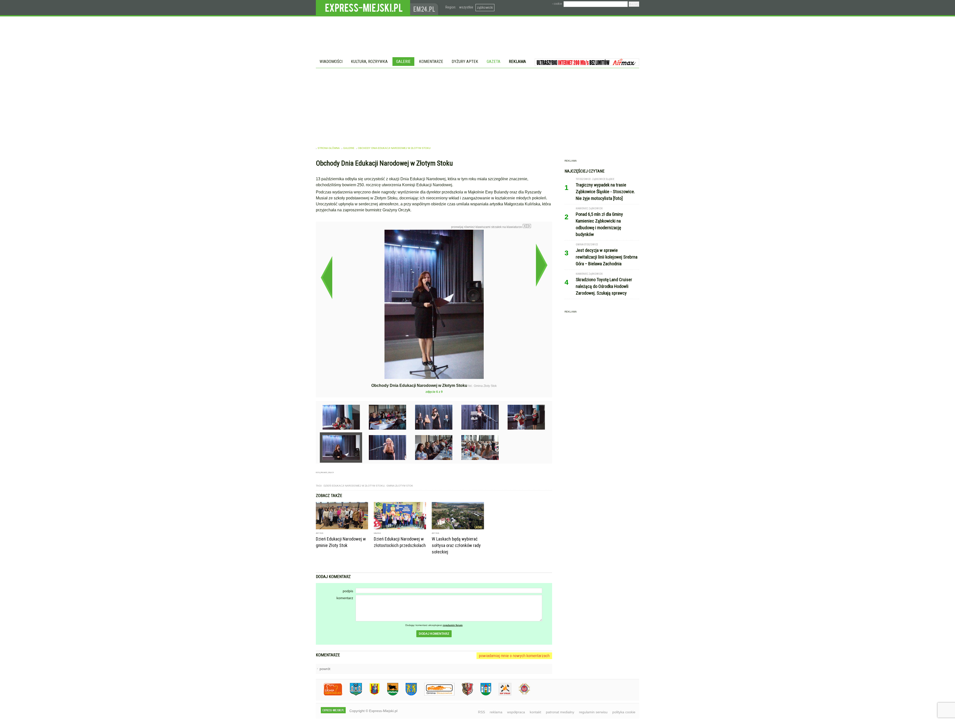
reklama (496, 712)
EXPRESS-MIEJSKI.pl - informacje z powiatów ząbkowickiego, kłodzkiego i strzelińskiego (363, 7)
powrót (325, 669)
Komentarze (431, 61)
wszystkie (466, 7)
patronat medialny (560, 712)
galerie (348, 148)
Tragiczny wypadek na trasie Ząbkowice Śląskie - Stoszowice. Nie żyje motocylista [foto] (605, 191)
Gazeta (493, 61)
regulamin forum (453, 625)
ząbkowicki (485, 7)
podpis (348, 591)
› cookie (557, 3)
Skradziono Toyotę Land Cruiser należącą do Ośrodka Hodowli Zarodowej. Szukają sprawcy (604, 286)
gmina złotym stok (399, 485)
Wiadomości (331, 61)
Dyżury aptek (465, 61)
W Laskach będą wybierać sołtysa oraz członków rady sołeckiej (456, 545)
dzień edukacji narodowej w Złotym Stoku (354, 485)
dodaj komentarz (434, 633)
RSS (481, 712)
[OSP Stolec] (501, 694)
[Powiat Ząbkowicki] (329, 694)
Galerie (403, 61)
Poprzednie (326, 277)
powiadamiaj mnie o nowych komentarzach (514, 655)
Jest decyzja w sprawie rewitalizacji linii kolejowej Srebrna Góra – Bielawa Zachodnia (606, 257)
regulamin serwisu (593, 712)
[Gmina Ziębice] (482, 694)
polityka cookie (623, 712)
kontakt (535, 712)
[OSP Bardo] (520, 693)
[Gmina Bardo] (371, 694)
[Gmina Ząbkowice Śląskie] (352, 694)
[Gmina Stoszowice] (435, 694)
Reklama (517, 61)
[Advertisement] (477, 105)
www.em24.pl (425, 7)
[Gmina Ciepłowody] (389, 694)
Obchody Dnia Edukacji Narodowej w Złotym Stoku (394, 148)
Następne (541, 265)
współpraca (516, 712)
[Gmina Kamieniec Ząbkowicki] (407, 694)
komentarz (344, 598)
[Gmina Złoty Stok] (463, 694)
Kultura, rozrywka (369, 61)
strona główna (329, 148)
